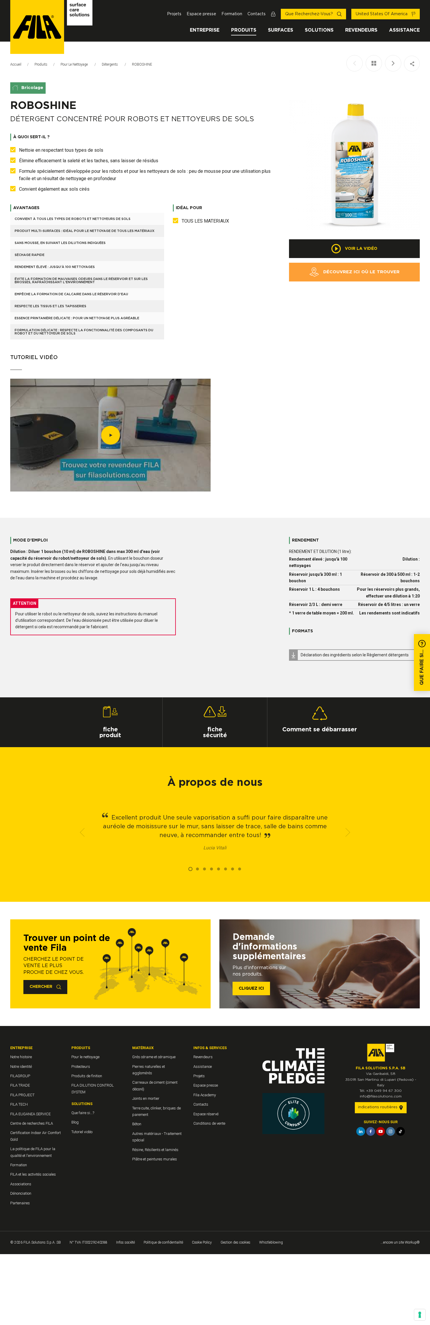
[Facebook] (370, 1131)
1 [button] (190, 869)
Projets (174, 14)
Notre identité (21, 1066)
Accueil (15, 64)
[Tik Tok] (400, 1131)
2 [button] (197, 869)
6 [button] (225, 869)
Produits (243, 30)
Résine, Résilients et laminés (155, 1150)
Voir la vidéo (360, 248)
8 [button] (239, 869)
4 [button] (211, 869)
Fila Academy (204, 1095)
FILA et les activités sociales (33, 1174)
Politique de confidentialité (163, 1242)
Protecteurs (80, 1066)
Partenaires (20, 1203)
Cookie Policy (202, 1242)
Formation (231, 14)
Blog (75, 1122)
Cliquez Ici (251, 988)
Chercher (42, 987)
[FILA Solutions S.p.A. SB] (51, 27)
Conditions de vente (209, 1123)
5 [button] (218, 869)
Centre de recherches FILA (31, 1123)
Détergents (110, 64)
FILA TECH (19, 1104)
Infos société (125, 1242)
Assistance (404, 30)
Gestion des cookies (235, 1242)
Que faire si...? (82, 1113)
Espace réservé (206, 1114)
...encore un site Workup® (400, 1242)
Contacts (256, 14)
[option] (354, 165)
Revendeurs (361, 30)
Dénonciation (20, 1193)
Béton (136, 1124)
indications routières (378, 1107)
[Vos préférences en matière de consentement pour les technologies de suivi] (419, 1314)
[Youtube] (380, 1131)
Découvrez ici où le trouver (361, 272)
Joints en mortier (145, 1098)
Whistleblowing (271, 1242)
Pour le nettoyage (75, 64)
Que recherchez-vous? (309, 14)
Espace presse (201, 14)
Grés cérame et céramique (154, 1057)
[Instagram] (390, 1131)
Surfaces (280, 30)
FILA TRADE (20, 1085)
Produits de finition (86, 1076)
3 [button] (204, 869)
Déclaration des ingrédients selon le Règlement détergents (355, 655)
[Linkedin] (360, 1131)
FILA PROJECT (22, 1095)
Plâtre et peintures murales (154, 1159)
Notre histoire (21, 1057)
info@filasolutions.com (381, 1096)
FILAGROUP (20, 1076)
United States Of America (382, 14)
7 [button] (232, 869)
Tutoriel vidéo (81, 1132)
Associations (20, 1184)
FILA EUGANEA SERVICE (30, 1114)
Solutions (319, 30)
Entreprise (204, 30)
